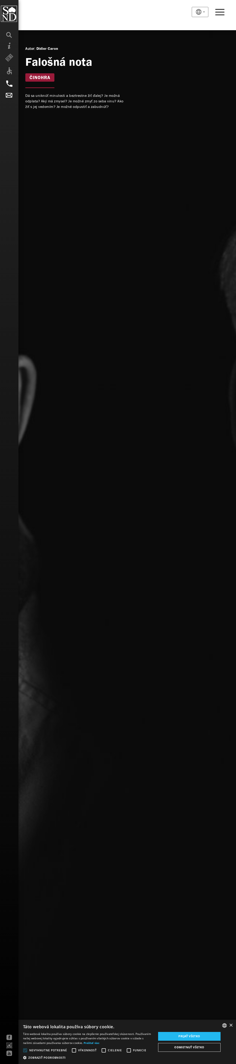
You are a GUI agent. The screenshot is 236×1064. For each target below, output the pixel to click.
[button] (88, 1058)
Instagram (9, 1045)
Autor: (30, 48)
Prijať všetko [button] (189, 1036)
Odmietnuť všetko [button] (189, 1047)
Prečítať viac (91, 1043)
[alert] (118, 1042)
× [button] (231, 1025)
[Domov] (18, 14)
